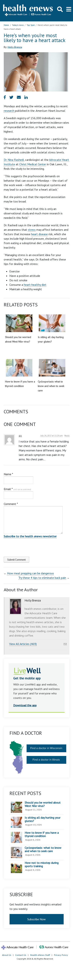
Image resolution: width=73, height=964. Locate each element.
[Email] (65, 643)
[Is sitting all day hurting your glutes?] (52, 323)
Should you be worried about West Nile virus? (43, 804)
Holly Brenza (15, 47)
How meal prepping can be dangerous (30, 573)
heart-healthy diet (35, 285)
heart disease (39, 234)
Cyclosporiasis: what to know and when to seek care (51, 386)
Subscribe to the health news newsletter (30, 536)
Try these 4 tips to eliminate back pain (42, 578)
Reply (66, 435)
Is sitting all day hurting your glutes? (42, 819)
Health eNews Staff (40, 955)
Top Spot (31, 25)
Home (6, 25)
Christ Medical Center (32, 164)
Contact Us (20, 955)
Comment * (11, 504)
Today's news (18, 25)
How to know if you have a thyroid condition (42, 834)
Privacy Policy (61, 955)
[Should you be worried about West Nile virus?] (19, 323)
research (9, 110)
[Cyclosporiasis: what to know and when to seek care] (52, 368)
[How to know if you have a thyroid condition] (19, 368)
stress (32, 229)
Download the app (25, 705)
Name (8, 474)
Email (17, 489)
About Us (6, 955)
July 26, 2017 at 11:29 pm (51, 435)
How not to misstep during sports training (42, 864)
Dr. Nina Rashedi (14, 160)
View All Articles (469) (23, 644)
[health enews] (28, 10)
